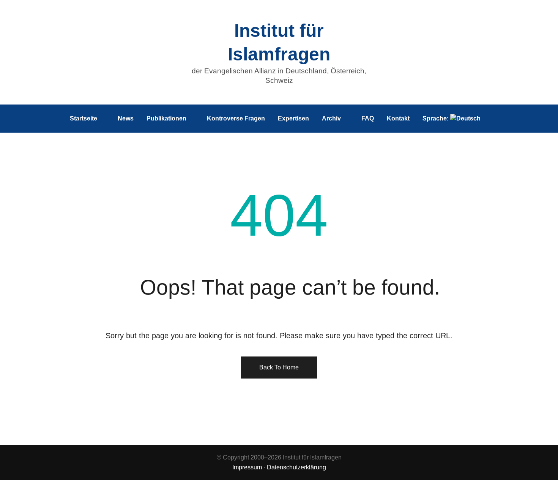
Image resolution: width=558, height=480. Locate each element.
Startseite (83, 118)
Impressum (247, 467)
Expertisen (293, 118)
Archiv (331, 118)
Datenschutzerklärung (296, 467)
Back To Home (279, 367)
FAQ (367, 118)
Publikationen (166, 118)
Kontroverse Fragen (236, 118)
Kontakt (398, 118)
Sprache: (436, 118)
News (126, 118)
